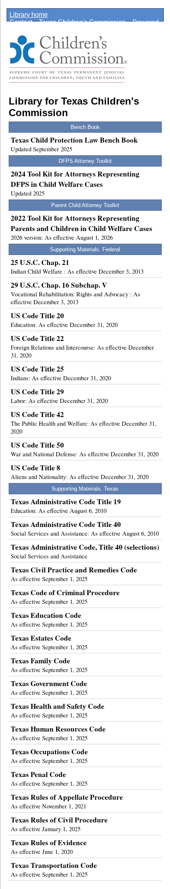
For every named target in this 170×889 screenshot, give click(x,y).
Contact (20, 22)
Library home (28, 14)
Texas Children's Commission (82, 22)
